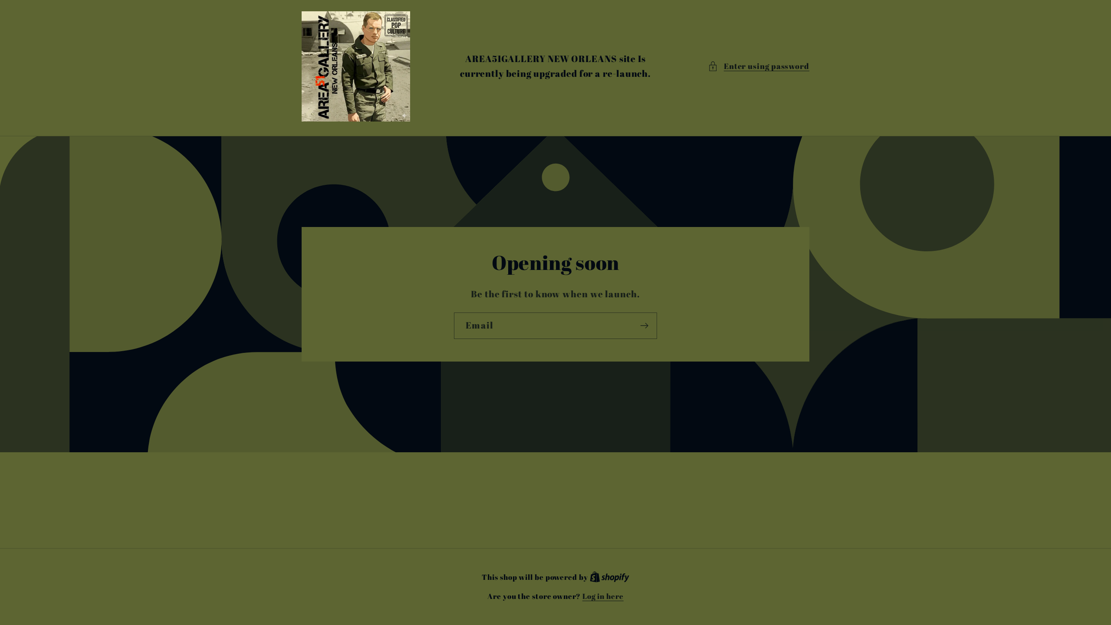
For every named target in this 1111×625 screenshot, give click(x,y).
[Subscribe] (644, 325)
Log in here (603, 596)
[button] (758, 66)
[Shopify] (609, 577)
